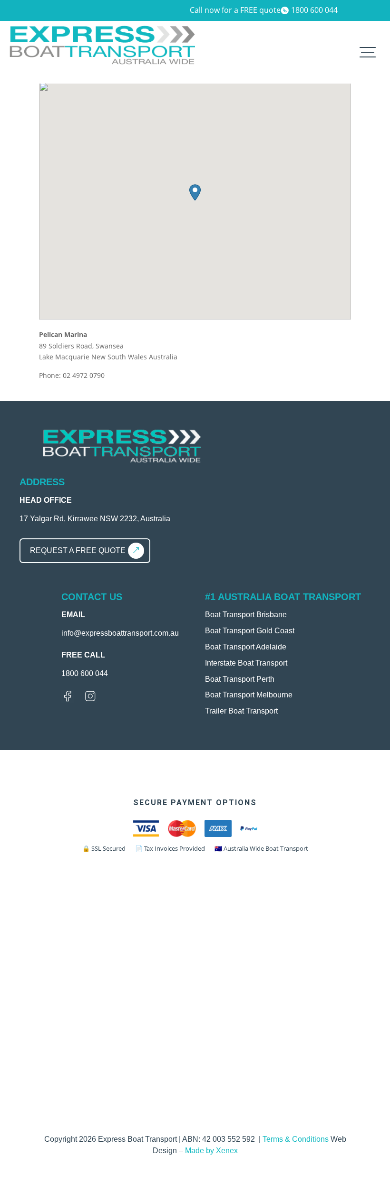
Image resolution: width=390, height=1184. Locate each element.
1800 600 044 (314, 10)
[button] (195, 192)
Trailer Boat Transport (241, 711)
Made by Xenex (211, 1150)
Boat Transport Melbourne (248, 695)
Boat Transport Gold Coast (249, 631)
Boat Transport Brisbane (246, 615)
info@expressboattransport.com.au (120, 633)
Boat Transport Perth (239, 679)
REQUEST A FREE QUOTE (78, 550)
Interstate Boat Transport (246, 663)
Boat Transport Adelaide (245, 647)
